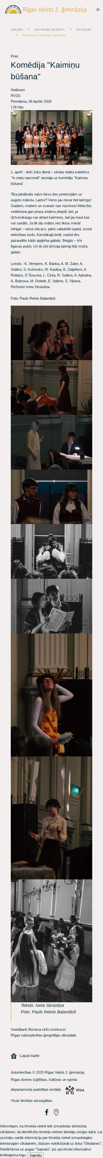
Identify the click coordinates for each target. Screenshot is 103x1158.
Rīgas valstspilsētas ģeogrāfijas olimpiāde (43, 1035)
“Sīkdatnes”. (92, 1143)
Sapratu (35, 1155)
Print (14, 56)
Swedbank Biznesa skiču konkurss (38, 1029)
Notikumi (83, 29)
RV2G (16, 96)
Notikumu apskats (50, 29)
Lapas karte (28, 1056)
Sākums (17, 29)
